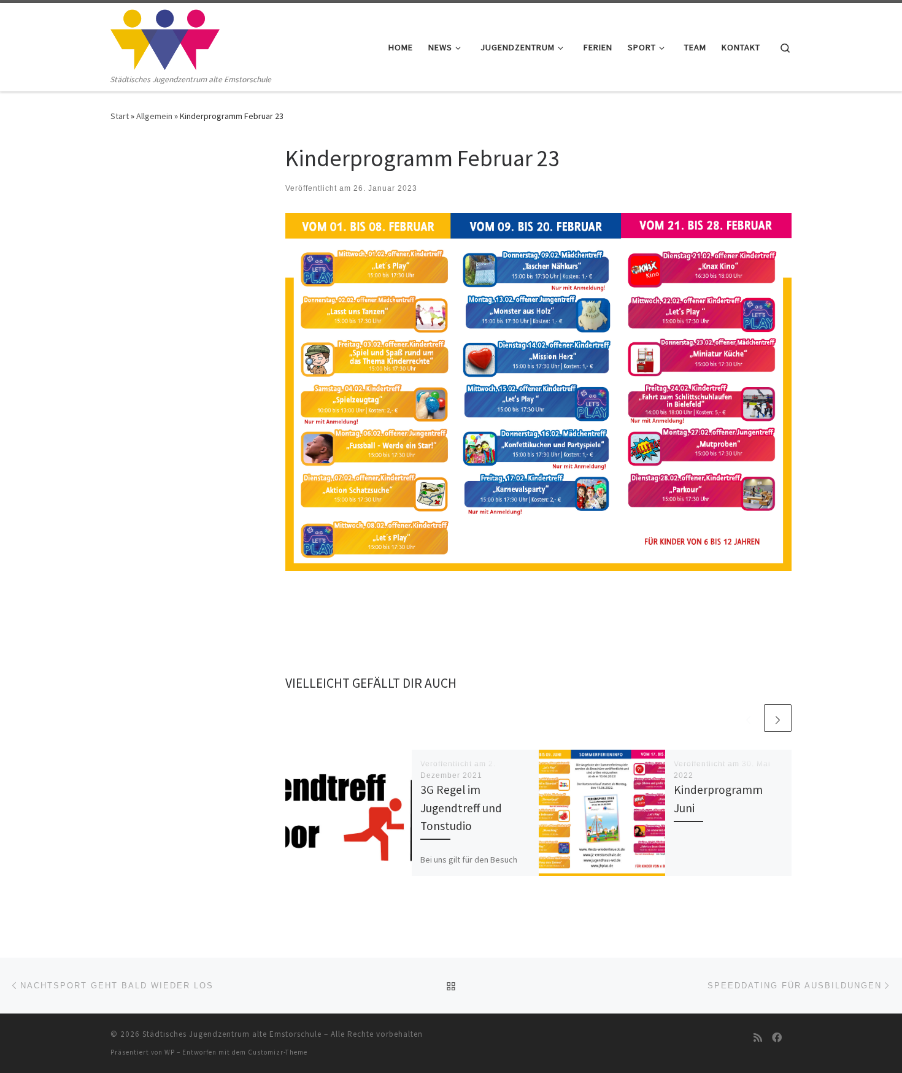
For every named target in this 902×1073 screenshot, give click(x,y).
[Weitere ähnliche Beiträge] (778, 718)
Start (119, 115)
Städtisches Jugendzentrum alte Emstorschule (232, 1034)
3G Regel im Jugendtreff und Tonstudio (461, 807)
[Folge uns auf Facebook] (777, 1037)
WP (169, 1052)
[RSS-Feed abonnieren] (758, 1037)
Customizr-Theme (277, 1052)
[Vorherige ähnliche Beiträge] (748, 718)
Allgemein (154, 115)
